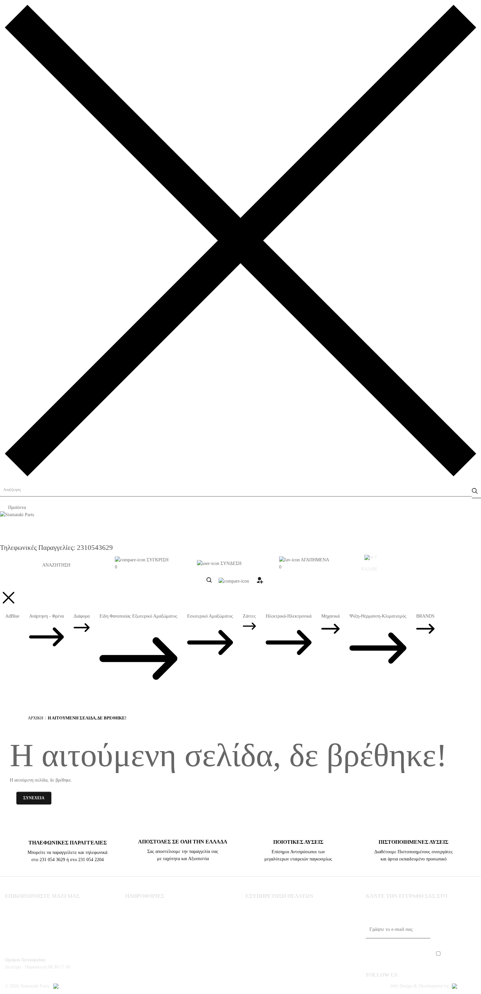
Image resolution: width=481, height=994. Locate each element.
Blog (130, 975)
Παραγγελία (257, 929)
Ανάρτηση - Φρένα (46, 616)
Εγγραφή (455, 930)
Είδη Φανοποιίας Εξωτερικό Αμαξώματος (138, 616)
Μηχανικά (330, 616)
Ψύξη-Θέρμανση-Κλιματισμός (377, 616)
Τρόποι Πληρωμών (144, 941)
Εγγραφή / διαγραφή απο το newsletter (284, 941)
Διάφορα (82, 616)
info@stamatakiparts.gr (28, 948)
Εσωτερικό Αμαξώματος (210, 616)
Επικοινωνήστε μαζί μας (269, 906)
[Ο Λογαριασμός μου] (259, 582)
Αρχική (35, 717)
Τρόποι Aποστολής (144, 918)
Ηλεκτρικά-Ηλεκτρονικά (289, 616)
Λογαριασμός (259, 918)
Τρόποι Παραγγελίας (146, 929)
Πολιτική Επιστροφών (147, 952)
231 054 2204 (31, 937)
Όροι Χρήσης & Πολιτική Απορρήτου (163, 964)
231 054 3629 (31, 925)
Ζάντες (249, 616)
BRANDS (425, 616)
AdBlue (12, 616)
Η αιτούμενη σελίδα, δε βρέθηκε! (87, 717)
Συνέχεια (34, 798)
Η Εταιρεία (136, 906)
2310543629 (95, 547)
